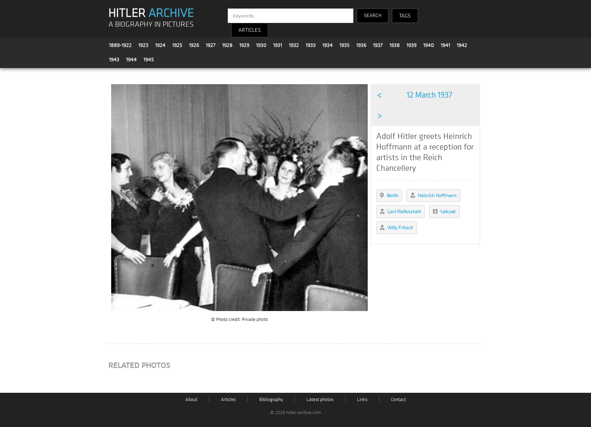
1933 (311, 45)
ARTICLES (249, 30)
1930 (261, 45)
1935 (345, 45)
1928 (227, 45)
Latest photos (319, 399)
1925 (177, 45)
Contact (398, 399)
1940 (428, 45)
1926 (194, 45)
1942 (462, 45)
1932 (294, 45)
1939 (412, 45)
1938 (395, 45)
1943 (114, 59)
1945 (149, 59)
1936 (361, 45)
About (191, 399)
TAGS (405, 15)
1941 (445, 45)
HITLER (151, 13)
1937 (378, 45)
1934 (328, 45)
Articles (228, 399)
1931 (277, 45)
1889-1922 (120, 45)
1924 (160, 45)
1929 (244, 45)
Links (362, 399)
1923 (143, 45)
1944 (131, 59)
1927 (210, 45)
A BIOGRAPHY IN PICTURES (151, 24)
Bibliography (271, 399)
